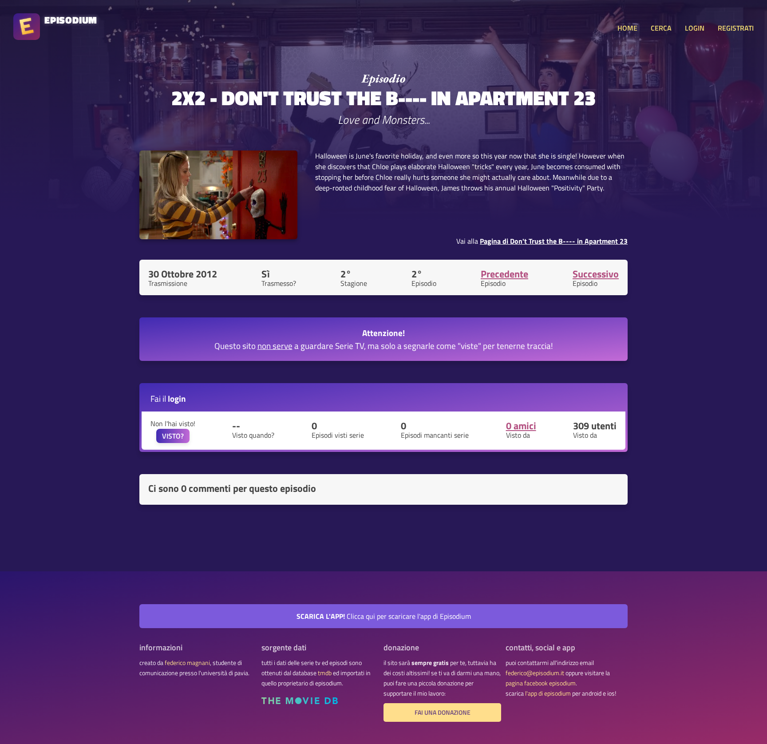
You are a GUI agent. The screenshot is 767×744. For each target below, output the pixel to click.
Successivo (596, 273)
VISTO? (173, 436)
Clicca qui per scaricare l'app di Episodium (384, 616)
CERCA (661, 28)
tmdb (325, 673)
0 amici (521, 425)
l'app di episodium (548, 693)
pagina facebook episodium (541, 683)
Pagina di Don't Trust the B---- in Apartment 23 (554, 241)
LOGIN (694, 28)
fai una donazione (442, 712)
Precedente (504, 273)
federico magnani (187, 663)
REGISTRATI (736, 28)
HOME (627, 28)
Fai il (168, 398)
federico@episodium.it (535, 673)
